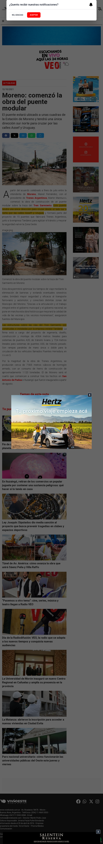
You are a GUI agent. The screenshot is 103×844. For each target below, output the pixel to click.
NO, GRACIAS (17, 15)
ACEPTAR (34, 15)
